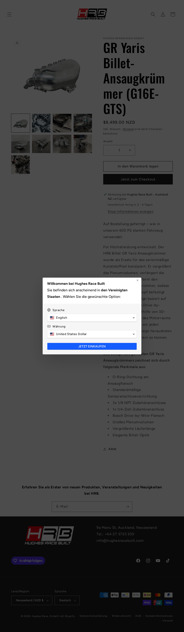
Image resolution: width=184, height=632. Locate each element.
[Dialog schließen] (137, 280)
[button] (92, 318)
